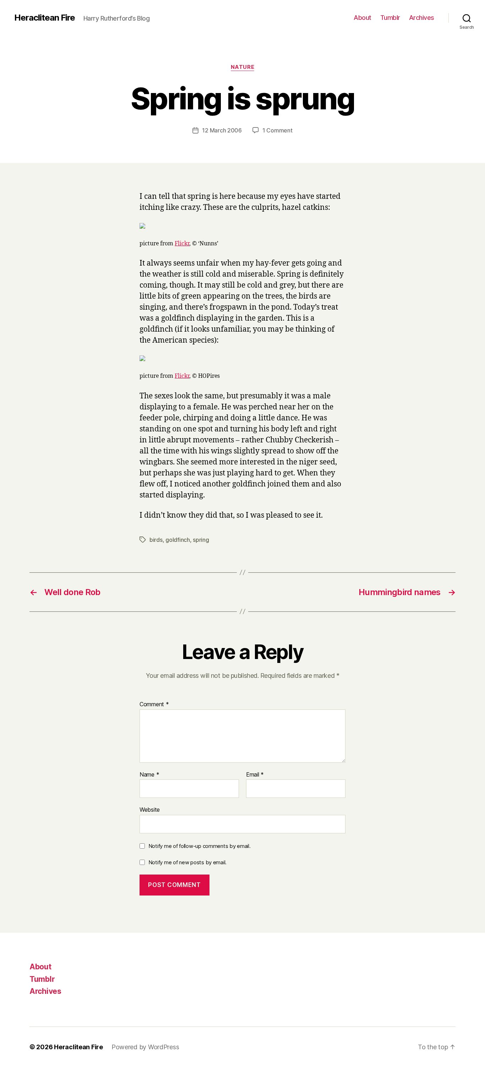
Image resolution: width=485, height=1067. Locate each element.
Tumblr (390, 17)
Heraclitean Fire (44, 17)
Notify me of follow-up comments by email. (199, 846)
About (362, 17)
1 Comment (277, 130)
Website (150, 809)
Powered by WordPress (145, 1047)
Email (255, 775)
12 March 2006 (222, 130)
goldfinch (177, 539)
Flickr (182, 243)
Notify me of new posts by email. (187, 862)
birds (156, 539)
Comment (154, 704)
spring (201, 539)
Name (149, 775)
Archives (421, 17)
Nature (242, 67)
